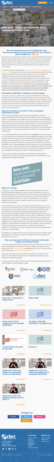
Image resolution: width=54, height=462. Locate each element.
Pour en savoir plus (45, 305)
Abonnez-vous (44, 439)
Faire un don (42, 2)
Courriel (40, 416)
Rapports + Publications (25, 6)
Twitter (23, 250)
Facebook (18, 250)
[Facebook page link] (6, 449)
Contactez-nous (45, 441)
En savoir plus (21, 305)
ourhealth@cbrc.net (18, 248)
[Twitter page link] (3, 449)
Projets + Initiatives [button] (37, 6)
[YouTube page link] (9, 449)
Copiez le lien (27, 420)
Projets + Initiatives (11, 24)
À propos (30, 446)
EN (49, 2)
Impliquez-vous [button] (6, 9)
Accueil (3, 24)
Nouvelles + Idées (14, 6)
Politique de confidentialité (31, 443)
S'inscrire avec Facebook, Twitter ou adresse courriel (12, 455)
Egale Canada (28, 70)
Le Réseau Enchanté (38, 70)
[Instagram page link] (15, 449)
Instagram (30, 250)
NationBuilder (49, 455)
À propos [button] (5, 6)
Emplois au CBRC (45, 438)
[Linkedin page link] (12, 449)
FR (52, 2)
